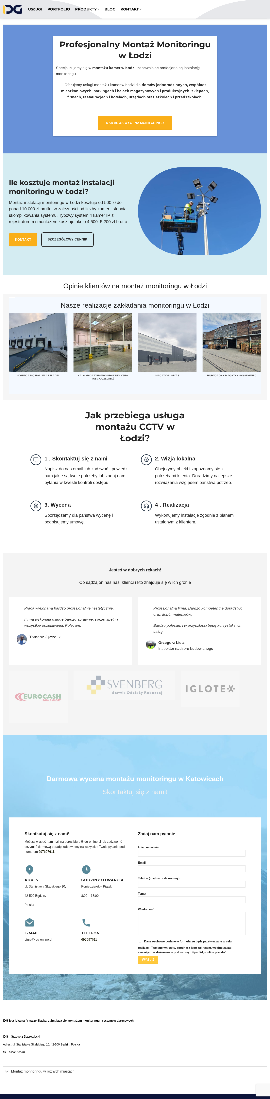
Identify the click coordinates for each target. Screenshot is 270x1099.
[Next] (262, 353)
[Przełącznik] (7, 1072)
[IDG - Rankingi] (12, 9)
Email (142, 862)
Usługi (35, 9)
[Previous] (8, 353)
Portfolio (58, 9)
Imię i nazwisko (148, 847)
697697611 (46, 851)
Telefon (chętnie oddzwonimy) (158, 878)
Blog (110, 9)
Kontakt (130, 9)
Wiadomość (146, 909)
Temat (142, 893)
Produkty (86, 9)
